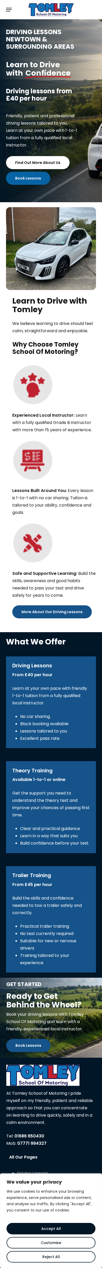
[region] (51, 1220)
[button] (9, 9)
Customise (51, 1242)
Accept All (51, 1228)
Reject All (51, 1256)
